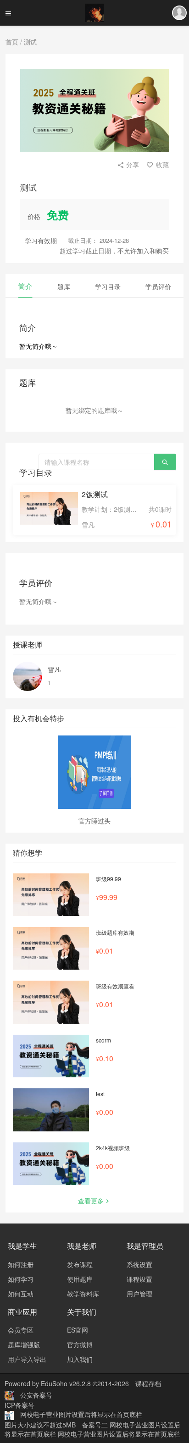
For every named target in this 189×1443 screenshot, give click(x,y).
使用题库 (80, 1279)
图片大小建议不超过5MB (40, 1424)
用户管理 (139, 1293)
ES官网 (77, 1329)
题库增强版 (24, 1344)
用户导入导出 (27, 1359)
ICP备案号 (19, 1405)
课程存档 (148, 1383)
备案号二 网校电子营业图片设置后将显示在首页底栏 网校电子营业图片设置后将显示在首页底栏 (92, 1429)
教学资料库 (83, 1293)
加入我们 (80, 1359)
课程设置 (139, 1279)
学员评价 (158, 286)
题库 (63, 286)
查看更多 (91, 1200)
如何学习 (20, 1279)
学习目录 (108, 286)
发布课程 (80, 1264)
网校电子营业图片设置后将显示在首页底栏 (81, 1414)
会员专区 (20, 1329)
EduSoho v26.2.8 (66, 1383)
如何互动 (20, 1293)
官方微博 (80, 1344)
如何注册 (20, 1264)
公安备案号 (36, 1394)
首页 (12, 41)
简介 (25, 286)
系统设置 (139, 1264)
